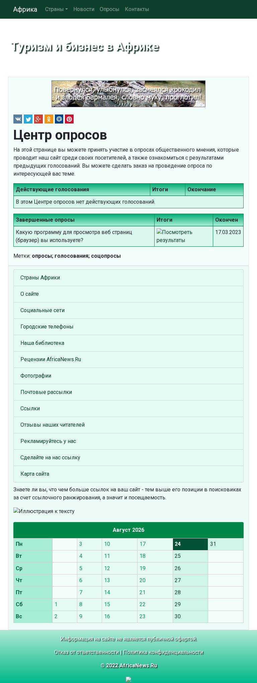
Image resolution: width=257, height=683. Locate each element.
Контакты (137, 9)
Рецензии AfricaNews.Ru (50, 359)
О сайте (29, 294)
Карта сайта (34, 474)
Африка (25, 9)
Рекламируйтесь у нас (48, 441)
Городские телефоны (47, 326)
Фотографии (35, 376)
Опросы (109, 9)
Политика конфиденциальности (163, 652)
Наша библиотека (42, 343)
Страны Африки (40, 277)
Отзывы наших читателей (52, 425)
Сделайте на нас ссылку (50, 457)
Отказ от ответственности (86, 652)
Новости (83, 9)
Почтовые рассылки (46, 392)
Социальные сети (42, 310)
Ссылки (30, 408)
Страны (54, 9)
